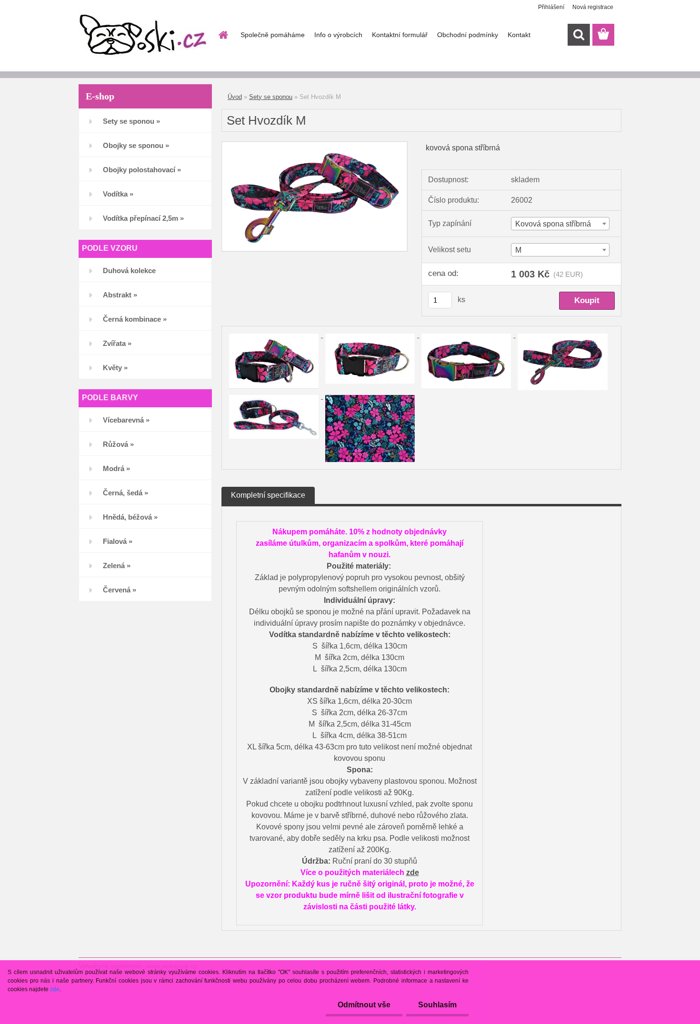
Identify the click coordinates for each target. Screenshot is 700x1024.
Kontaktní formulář (400, 35)
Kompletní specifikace (268, 495)
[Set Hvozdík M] (314, 145)
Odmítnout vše (364, 1005)
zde (412, 872)
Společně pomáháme (272, 35)
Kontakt (519, 35)
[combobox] (560, 223)
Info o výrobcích (338, 35)
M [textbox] (518, 250)
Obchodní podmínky (467, 35)
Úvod (235, 96)
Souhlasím (437, 1005)
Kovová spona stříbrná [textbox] (553, 224)
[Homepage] (222, 35)
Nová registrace (592, 7)
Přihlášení (551, 7)
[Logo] (144, 35)
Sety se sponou (270, 96)
